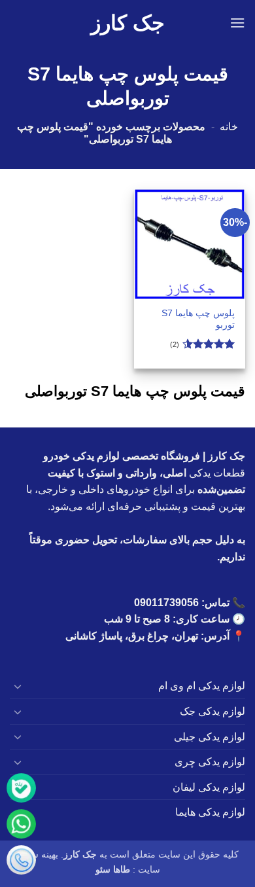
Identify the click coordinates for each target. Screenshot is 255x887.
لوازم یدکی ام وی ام (201, 685)
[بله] (21, 790)
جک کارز (128, 22)
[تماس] (21, 862)
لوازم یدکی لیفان (209, 787)
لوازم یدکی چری (210, 761)
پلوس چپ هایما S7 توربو (198, 319)
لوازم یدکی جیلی (209, 736)
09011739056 (166, 602)
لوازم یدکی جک (212, 711)
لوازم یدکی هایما (210, 812)
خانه (229, 126)
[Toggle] (18, 686)
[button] (237, 23)
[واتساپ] (21, 826)
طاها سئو (112, 869)
